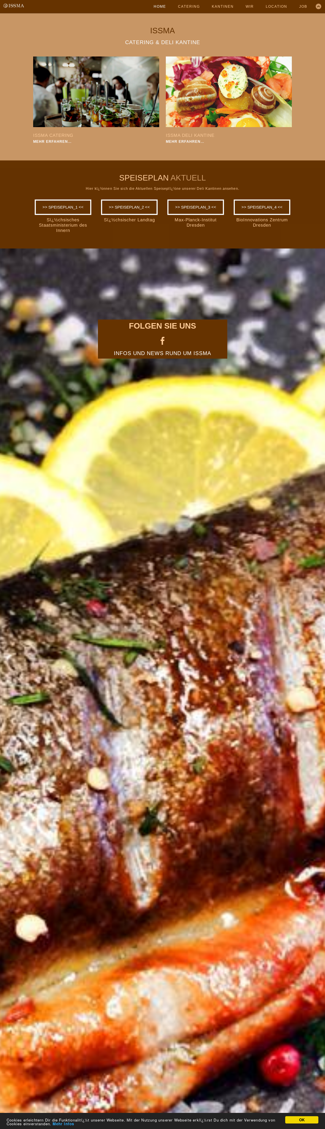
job (303, 6)
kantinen (223, 6)
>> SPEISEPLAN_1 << (63, 207)
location (276, 6)
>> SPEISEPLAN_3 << (195, 207)
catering (189, 6)
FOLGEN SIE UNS (162, 325)
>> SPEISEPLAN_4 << (262, 207)
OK (302, 1119)
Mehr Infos (63, 1123)
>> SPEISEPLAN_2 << (129, 207)
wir (250, 6)
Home (160, 6)
